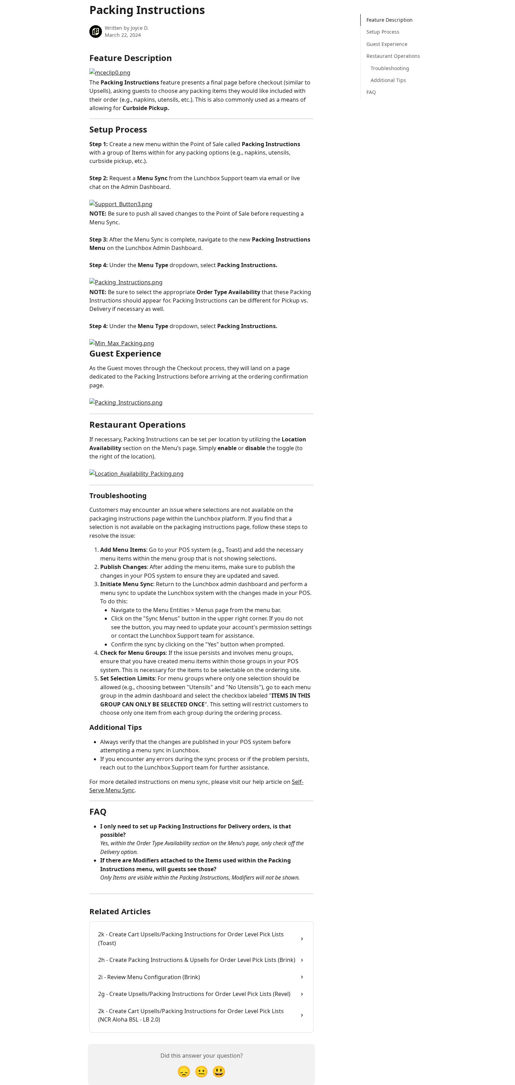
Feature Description (389, 19)
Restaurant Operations (393, 56)
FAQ (371, 92)
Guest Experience (386, 44)
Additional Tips (388, 80)
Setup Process (382, 31)
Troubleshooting (390, 68)
